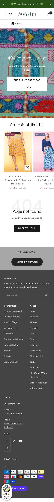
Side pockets (36, 356)
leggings (34, 344)
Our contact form (12, 403)
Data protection (11, 344)
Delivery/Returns (12, 316)
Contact (7, 356)
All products (36, 388)
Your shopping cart (13, 311)
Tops (32, 311)
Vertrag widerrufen (27, 261)
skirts (32, 333)
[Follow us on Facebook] (7, 441)
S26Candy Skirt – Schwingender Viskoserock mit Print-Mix (17, 180)
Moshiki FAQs (10, 322)
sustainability (10, 328)
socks (32, 361)
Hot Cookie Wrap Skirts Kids (38, 375)
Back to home (27, 228)
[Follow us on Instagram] (13, 441)
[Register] (46, 295)
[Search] (10, 14)
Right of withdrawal (13, 339)
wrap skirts (35, 350)
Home (18, 23)
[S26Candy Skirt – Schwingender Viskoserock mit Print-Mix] (18, 152)
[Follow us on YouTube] (20, 441)
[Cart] (48, 14)
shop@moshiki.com (13, 413)
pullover (34, 316)
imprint (7, 350)
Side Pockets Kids (38, 382)
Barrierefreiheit (11, 361)
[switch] (6, 497)
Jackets (33, 322)
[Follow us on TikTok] (7, 448)
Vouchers (34, 367)
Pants (33, 339)
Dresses (34, 328)
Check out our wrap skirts (27, 84)
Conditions (9, 333)
